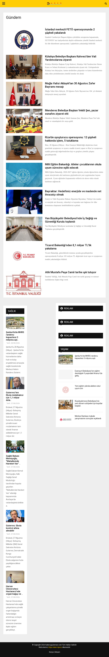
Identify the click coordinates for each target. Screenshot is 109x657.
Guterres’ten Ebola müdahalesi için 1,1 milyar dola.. (14, 396)
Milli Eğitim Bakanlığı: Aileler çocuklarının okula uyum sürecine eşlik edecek (73, 166)
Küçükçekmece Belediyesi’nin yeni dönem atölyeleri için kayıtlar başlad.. (88, 403)
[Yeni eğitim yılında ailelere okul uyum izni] (65, 389)
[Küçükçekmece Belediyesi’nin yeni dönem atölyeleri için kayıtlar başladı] (65, 404)
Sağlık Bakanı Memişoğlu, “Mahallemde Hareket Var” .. (13, 460)
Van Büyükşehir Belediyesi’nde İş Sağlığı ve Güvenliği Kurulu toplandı (71, 220)
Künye (51, 652)
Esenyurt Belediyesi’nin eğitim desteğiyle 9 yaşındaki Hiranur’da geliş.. (88, 373)
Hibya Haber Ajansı (55, 647)
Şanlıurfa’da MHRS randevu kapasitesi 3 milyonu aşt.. (15, 336)
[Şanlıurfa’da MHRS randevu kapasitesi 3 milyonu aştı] (15, 323)
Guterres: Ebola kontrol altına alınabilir (13, 528)
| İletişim (57, 652)
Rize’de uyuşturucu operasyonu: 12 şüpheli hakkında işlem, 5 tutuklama (70, 139)
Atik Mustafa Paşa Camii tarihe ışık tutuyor (70, 272)
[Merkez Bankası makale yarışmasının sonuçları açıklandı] (65, 419)
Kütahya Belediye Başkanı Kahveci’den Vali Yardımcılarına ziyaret (70, 58)
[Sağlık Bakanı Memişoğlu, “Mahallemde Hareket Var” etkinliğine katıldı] (15, 446)
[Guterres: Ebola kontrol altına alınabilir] (15, 516)
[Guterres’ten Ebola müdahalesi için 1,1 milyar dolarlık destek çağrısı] (15, 383)
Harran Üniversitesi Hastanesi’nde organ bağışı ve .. (14, 590)
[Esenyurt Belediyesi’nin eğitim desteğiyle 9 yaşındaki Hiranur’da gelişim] (65, 374)
